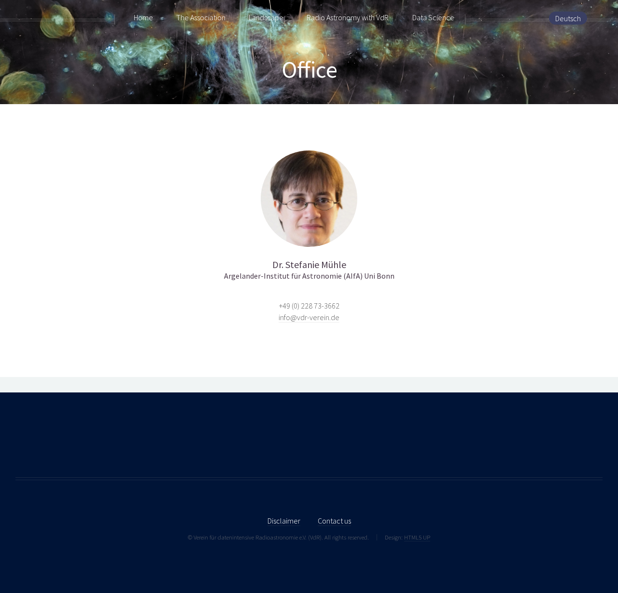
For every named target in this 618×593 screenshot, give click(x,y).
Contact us (334, 521)
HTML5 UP (417, 537)
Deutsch (568, 18)
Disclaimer (283, 521)
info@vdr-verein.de (309, 317)
